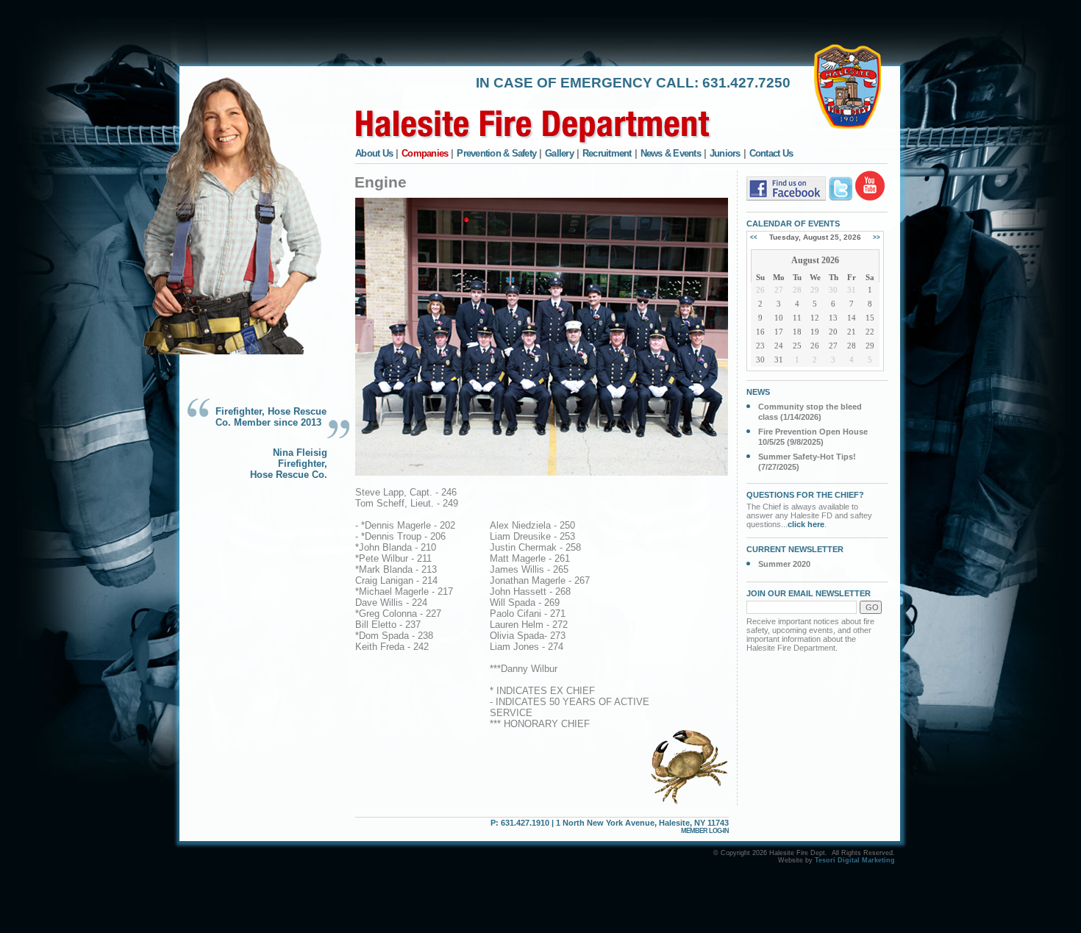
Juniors (725, 153)
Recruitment (607, 153)
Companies (425, 153)
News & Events (671, 153)
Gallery (559, 153)
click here (806, 524)
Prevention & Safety (496, 153)
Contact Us (771, 153)
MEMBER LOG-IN (705, 830)
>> (876, 237)
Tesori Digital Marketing (855, 860)
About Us (374, 153)
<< (753, 237)
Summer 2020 (784, 564)
